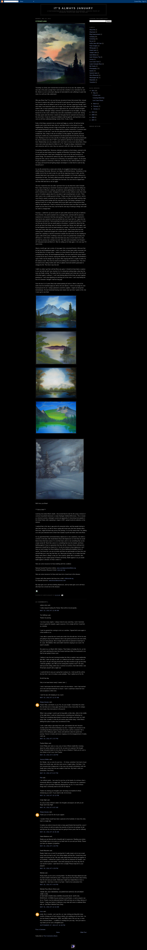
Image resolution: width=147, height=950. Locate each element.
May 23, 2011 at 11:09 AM (49, 610)
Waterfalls (92, 80)
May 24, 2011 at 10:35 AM (49, 832)
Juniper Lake (93, 52)
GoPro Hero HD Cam (96, 43)
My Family (93, 66)
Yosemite (92, 82)
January (95, 109)
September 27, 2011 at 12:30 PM (52, 925)
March (95, 103)
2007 (93, 120)
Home (58, 932)
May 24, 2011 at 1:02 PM (49, 846)
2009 (93, 115)
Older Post (83, 932)
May (94, 93)
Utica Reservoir (94, 75)
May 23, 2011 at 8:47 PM (49, 773)
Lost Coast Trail (94, 61)
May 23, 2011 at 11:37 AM (49, 697)
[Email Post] (62, 595)
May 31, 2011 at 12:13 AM (49, 907)
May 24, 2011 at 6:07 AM (49, 807)
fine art (92, 41)
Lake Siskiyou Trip (95, 57)
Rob (41, 777)
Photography (93, 68)
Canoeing (92, 39)
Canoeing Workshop (98, 98)
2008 (93, 117)
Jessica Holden (44, 759)
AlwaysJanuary (44, 702)
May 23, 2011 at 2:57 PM (49, 738)
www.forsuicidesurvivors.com (57, 580)
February (96, 106)
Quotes (92, 71)
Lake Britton (93, 55)
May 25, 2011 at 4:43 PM (49, 884)
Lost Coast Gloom (98, 100)
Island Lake (93, 50)
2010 (93, 112)
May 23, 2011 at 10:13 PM (49, 795)
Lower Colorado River (96, 64)
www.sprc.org (61, 570)
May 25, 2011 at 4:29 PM (49, 868)
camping (92, 36)
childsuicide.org (68, 578)
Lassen (92, 59)
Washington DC (94, 77)
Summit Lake (93, 73)
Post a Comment (40, 929)
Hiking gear (93, 48)
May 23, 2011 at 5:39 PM (49, 755)
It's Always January (73, 8)
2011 (93, 90)
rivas (41, 911)
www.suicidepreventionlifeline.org (66, 568)
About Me (92, 29)
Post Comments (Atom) (50, 936)
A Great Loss (41, 21)
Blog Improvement (95, 34)
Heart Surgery (94, 45)
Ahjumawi (92, 32)
